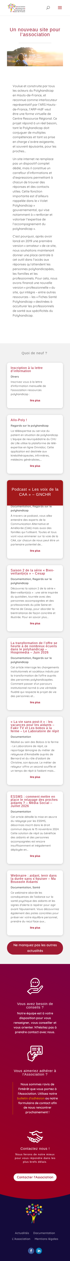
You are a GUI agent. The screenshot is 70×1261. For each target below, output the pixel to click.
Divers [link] (15, 376)
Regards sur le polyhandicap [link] (30, 425)
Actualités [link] (22, 1233)
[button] (60, 10)
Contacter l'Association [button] (35, 1177)
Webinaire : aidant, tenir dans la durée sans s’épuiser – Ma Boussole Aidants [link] (34, 878)
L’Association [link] (21, 1239)
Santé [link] (36, 887)
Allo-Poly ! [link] (19, 420)
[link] (16, 7)
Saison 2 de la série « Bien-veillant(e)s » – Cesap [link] (32, 572)
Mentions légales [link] (46, 1239)
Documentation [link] (21, 506)
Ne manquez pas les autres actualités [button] (35, 948)
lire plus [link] (35, 400)
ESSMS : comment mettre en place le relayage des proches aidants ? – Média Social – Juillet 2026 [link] (34, 801)
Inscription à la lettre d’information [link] (27, 369)
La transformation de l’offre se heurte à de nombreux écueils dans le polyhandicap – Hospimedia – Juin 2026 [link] (34, 647)
